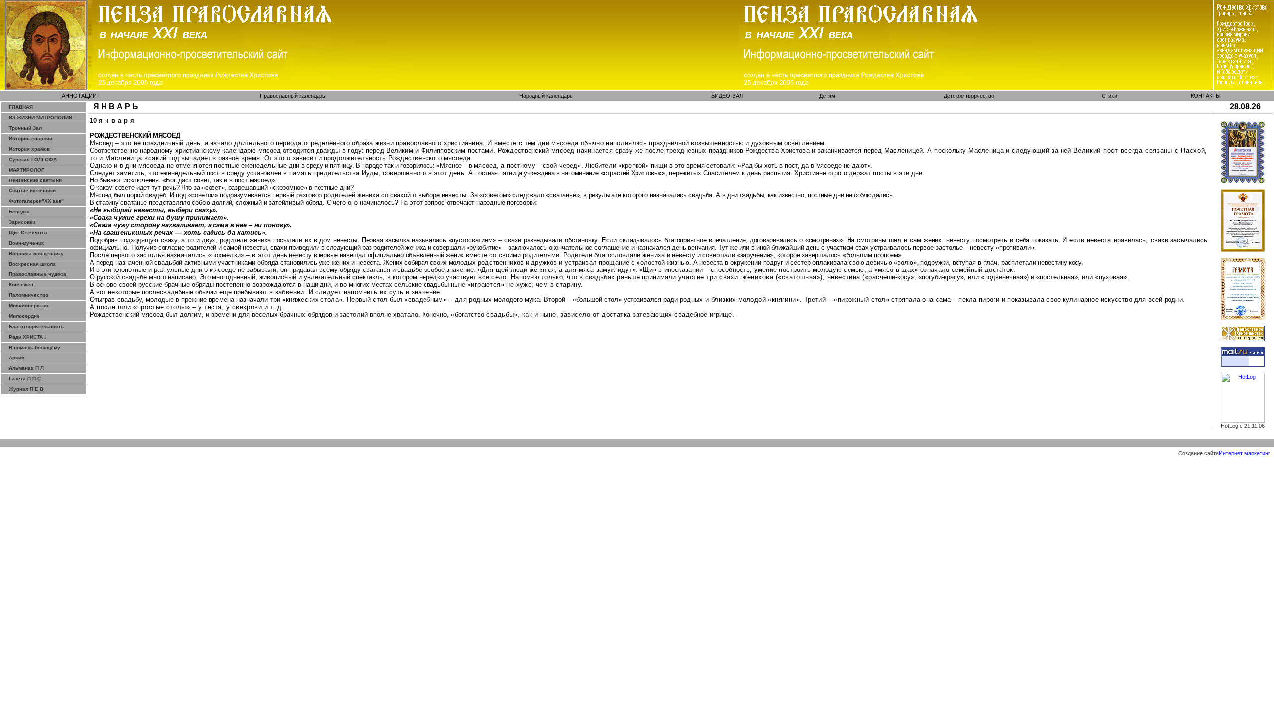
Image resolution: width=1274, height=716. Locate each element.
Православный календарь (292, 96)
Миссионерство (28, 305)
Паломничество (28, 295)
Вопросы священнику (36, 253)
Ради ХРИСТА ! (27, 337)
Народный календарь (546, 96)
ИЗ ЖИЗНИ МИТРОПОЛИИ (40, 117)
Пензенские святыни (35, 180)
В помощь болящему (34, 347)
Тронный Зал (25, 128)
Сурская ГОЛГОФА (33, 159)
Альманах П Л (26, 368)
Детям (827, 96)
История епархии (30, 138)
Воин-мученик (26, 243)
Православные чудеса (37, 274)
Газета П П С (25, 378)
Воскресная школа (32, 264)
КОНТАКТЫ (1206, 96)
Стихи (1109, 96)
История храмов (29, 149)
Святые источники (32, 190)
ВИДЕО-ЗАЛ (727, 96)
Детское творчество (969, 96)
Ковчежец (21, 284)
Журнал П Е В (26, 389)
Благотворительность (36, 326)
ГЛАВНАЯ (21, 107)
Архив (16, 357)
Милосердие (24, 316)
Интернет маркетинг (1244, 453)
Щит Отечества (28, 232)
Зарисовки (22, 222)
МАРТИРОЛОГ (26, 170)
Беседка (19, 211)
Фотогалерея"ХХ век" (36, 201)
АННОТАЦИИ (79, 96)
